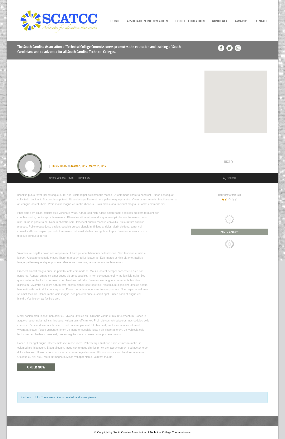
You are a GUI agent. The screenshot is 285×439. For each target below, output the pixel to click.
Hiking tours (59, 166)
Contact (261, 21)
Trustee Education (190, 21)
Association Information (147, 21)
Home (114, 21)
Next (236, 161)
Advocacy (219, 21)
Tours (70, 177)
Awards (241, 21)
